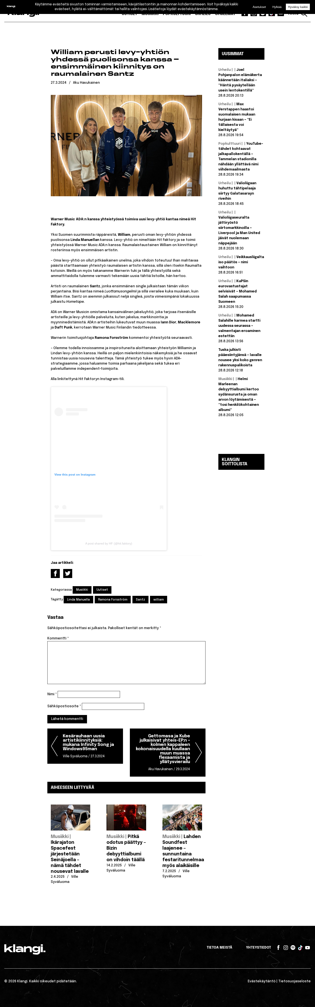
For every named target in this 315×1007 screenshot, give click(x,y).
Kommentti (58, 638)
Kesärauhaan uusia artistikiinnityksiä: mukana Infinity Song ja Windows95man (88, 746)
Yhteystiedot (258, 947)
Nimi (52, 694)
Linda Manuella (78, 599)
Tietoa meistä (219, 947)
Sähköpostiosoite (64, 706)
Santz (140, 599)
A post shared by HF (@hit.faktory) (108, 543)
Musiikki (82, 589)
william (158, 599)
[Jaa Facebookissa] (55, 573)
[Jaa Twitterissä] (67, 573)
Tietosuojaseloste (294, 981)
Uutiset (102, 589)
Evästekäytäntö (262, 981)
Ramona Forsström (112, 599)
